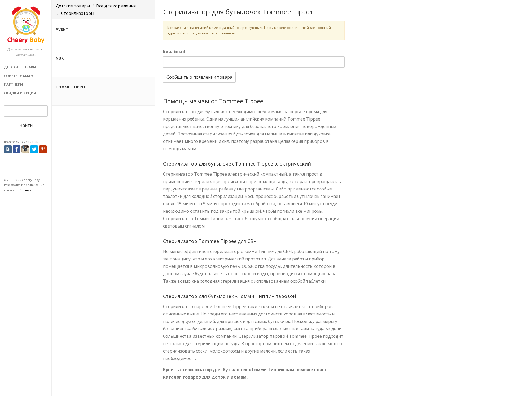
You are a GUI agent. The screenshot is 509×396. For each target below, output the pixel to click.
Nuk (60, 58)
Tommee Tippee (71, 87)
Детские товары (20, 67)
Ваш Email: (174, 51)
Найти (26, 125)
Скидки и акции (20, 93)
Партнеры (13, 84)
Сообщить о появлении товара (199, 77)
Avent (62, 29)
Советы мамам (19, 75)
